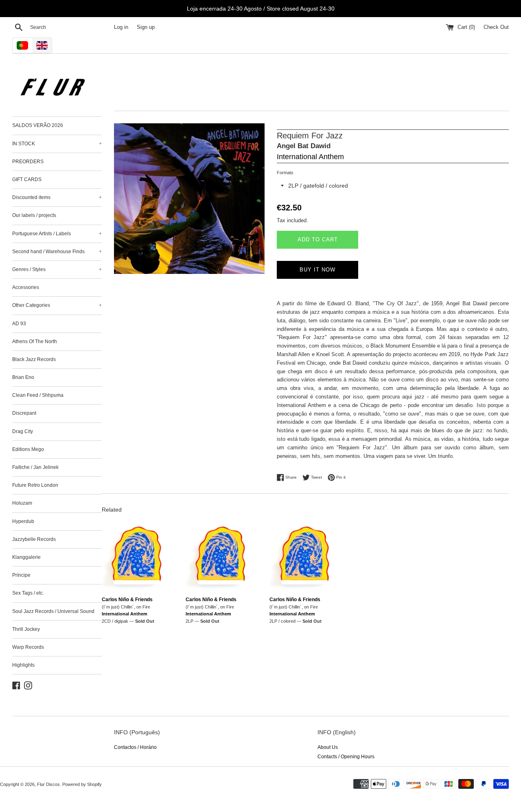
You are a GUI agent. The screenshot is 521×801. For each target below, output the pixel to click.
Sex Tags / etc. (28, 593)
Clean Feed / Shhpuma (37, 395)
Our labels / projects (34, 215)
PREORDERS (28, 161)
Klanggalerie (26, 557)
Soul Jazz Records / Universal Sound (53, 611)
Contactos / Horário (135, 747)
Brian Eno (23, 377)
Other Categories (57, 305)
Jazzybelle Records (34, 539)
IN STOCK (57, 144)
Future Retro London (35, 485)
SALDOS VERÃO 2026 (37, 125)
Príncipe (21, 575)
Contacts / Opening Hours (345, 756)
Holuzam (22, 503)
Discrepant (24, 413)
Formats (285, 172)
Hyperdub (23, 521)
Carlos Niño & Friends (127, 599)
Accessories (25, 287)
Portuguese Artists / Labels (57, 233)
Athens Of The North (34, 341)
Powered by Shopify (82, 784)
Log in (121, 27)
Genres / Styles (57, 269)
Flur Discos (48, 784)
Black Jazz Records (34, 359)
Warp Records (28, 647)
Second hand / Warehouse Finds (57, 251)
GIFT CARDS (27, 179)
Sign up (146, 27)
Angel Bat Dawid (304, 146)
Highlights (23, 665)
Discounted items (57, 197)
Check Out (496, 27)
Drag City (22, 431)
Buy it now (317, 270)
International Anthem (310, 157)
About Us (327, 747)
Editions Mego (28, 449)
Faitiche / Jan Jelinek (35, 467)
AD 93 (19, 323)
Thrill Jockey (26, 629)
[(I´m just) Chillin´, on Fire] (137, 556)
